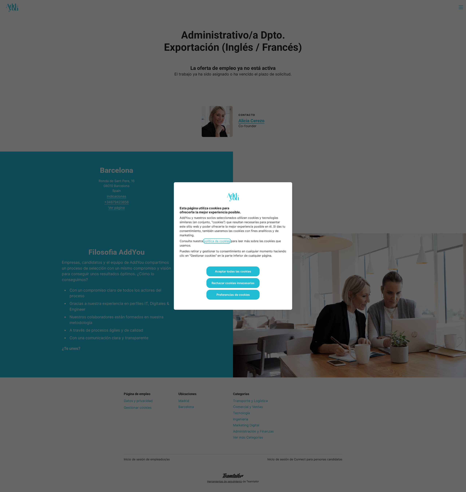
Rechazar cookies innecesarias (233, 283)
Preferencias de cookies (233, 294)
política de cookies (217, 241)
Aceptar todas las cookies (233, 271)
